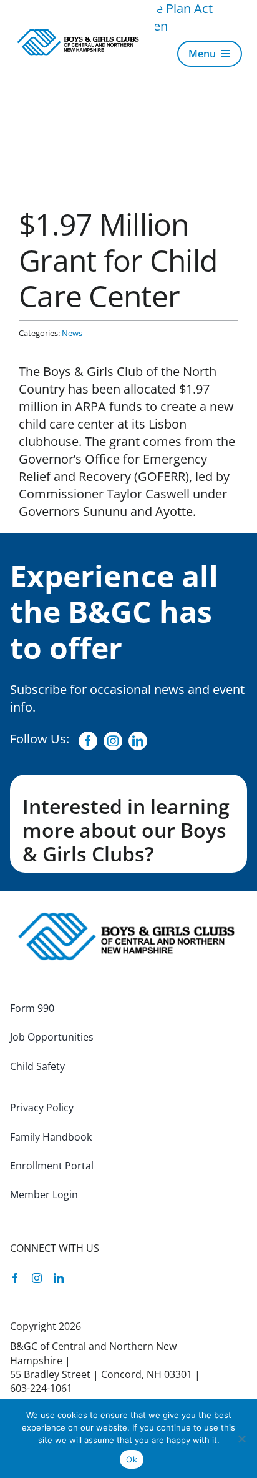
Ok (131, 1459)
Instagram (120, 740)
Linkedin (145, 740)
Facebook (95, 740)
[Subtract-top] (79, 33)
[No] (241, 1438)
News (72, 333)
